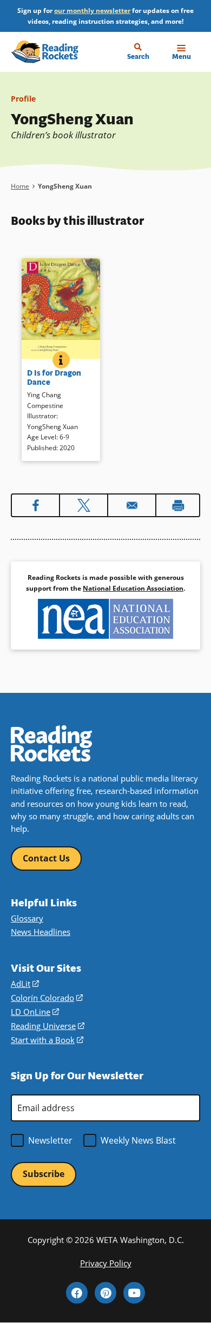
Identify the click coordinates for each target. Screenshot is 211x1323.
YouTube (134, 1293)
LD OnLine (35, 1011)
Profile (23, 98)
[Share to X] (83, 505)
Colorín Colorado (47, 997)
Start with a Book (47, 1039)
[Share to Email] (131, 505)
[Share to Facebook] (35, 505)
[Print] (177, 505)
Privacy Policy (105, 1263)
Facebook (77, 1293)
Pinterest (105, 1293)
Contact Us (46, 858)
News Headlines (40, 931)
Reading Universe (47, 1025)
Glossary (27, 918)
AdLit (25, 983)
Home (20, 186)
